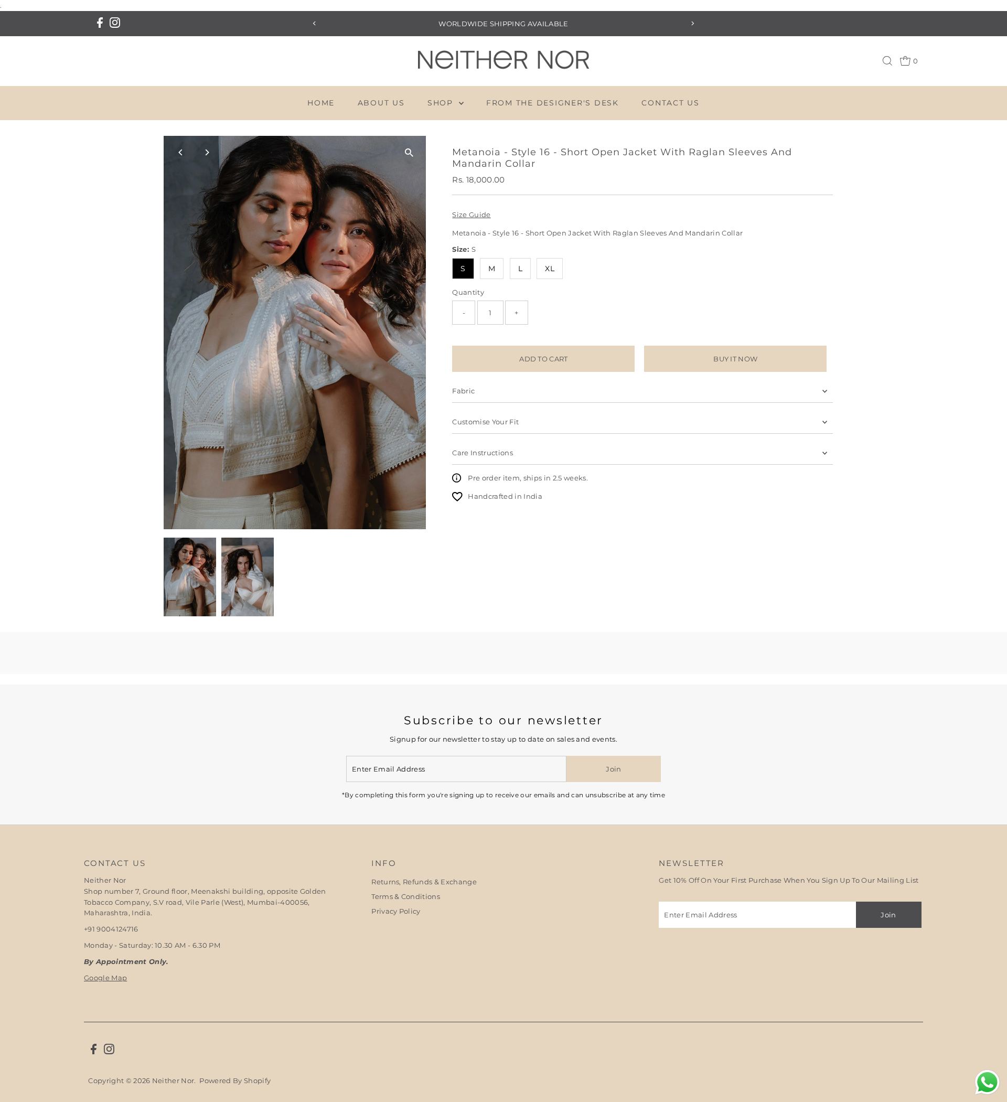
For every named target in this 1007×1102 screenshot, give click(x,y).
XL (549, 268)
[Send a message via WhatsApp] (987, 1082)
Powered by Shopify (235, 1080)
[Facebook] (99, 23)
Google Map (105, 977)
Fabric (463, 391)
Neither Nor (173, 1080)
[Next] (692, 23)
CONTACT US (670, 103)
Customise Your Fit (485, 422)
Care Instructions (482, 452)
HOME (321, 103)
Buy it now (735, 359)
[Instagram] (115, 23)
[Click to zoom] (409, 153)
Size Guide (471, 214)
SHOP (441, 103)
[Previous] (314, 23)
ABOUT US (381, 103)
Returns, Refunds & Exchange (424, 882)
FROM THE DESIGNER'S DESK (552, 103)
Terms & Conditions (405, 896)
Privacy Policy (396, 911)
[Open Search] (887, 61)
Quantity (468, 292)
